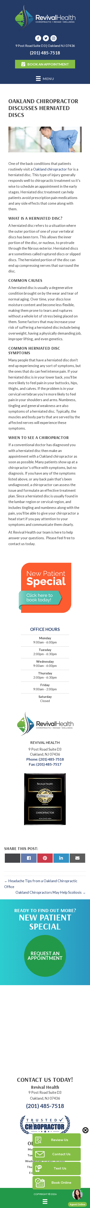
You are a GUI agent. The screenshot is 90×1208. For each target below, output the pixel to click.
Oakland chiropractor (50, 169)
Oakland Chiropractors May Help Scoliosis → (50, 892)
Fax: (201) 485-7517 (45, 764)
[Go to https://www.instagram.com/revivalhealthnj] (53, 38)
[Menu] (45, 1201)
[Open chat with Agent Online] (77, 1194)
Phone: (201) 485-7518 (45, 759)
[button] (45, 956)
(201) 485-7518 (45, 52)
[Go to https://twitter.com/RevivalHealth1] (46, 38)
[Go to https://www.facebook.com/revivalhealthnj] (38, 38)
